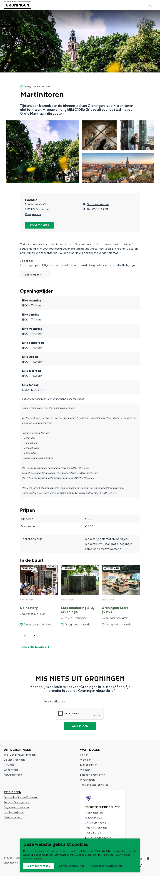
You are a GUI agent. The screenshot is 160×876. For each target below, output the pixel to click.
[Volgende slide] (34, 636)
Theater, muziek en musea (94, 784)
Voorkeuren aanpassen (106, 866)
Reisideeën (12, 792)
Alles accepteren (38, 866)
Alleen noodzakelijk (71, 866)
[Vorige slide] (25, 636)
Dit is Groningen (17, 749)
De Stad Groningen (14, 759)
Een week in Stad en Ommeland (21, 797)
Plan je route (33, 214)
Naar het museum (13, 817)
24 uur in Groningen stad (17, 802)
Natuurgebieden (13, 774)
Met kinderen (87, 779)
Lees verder (32, 274)
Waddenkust (11, 769)
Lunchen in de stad (14, 812)
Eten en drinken (88, 764)
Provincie (9, 764)
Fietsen (84, 754)
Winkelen (85, 769)
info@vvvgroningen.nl (99, 837)
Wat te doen (90, 749)
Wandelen (85, 759)
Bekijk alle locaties (33, 647)
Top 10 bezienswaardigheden (20, 754)
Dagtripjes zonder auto (16, 807)
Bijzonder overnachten (92, 774)
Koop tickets (39, 225)
